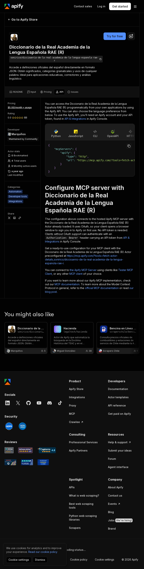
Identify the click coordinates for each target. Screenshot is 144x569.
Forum (112, 458)
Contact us (115, 495)
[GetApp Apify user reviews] (9, 450)
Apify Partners (78, 450)
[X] (18, 403)
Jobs (120, 520)
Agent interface (118, 467)
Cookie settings (104, 559)
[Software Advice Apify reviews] (25, 450)
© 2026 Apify (130, 559)
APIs (72, 487)
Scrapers (75, 527)
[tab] (16, 92)
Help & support (118, 442)
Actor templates (118, 397)
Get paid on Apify (119, 413)
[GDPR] (9, 426)
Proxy (72, 405)
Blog (111, 512)
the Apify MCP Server (83, 270)
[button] (84, 381)
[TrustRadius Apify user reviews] (27, 462)
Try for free (114, 36)
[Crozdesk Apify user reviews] (43, 462)
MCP (72, 413)
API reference (117, 405)
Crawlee (74, 422)
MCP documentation (67, 284)
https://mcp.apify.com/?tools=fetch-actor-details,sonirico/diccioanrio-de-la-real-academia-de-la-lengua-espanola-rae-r (84, 259)
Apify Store (76, 389)
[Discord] (49, 403)
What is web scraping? (84, 495)
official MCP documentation (102, 288)
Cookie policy (78, 559)
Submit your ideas (120, 450)
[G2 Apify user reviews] (10, 462)
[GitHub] (29, 403)
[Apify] (13, 6)
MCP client (75, 273)
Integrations (77, 397)
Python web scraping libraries (83, 517)
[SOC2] (22, 426)
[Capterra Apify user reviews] (46, 450)
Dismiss (40, 559)
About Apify (115, 487)
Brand (112, 528)
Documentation (118, 389)
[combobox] (131, 36)
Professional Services (83, 442)
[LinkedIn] (7, 403)
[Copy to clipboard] (129, 146)
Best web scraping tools (81, 505)
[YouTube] (39, 403)
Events (112, 503)
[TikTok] (60, 403)
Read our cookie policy (42, 551)
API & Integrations (75, 118)
